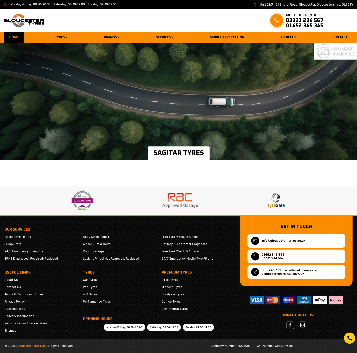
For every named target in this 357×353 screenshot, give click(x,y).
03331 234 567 (304, 20)
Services (164, 37)
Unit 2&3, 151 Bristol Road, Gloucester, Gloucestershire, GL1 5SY (306, 4)
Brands (111, 37)
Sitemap (10, 330)
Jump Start (12, 244)
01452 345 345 (304, 25)
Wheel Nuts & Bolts (96, 244)
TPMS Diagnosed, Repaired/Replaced (31, 258)
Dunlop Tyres (171, 301)
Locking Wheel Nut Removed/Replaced (111, 258)
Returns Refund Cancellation (25, 323)
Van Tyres (90, 287)
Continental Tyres (175, 309)
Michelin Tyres (172, 287)
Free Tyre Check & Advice (180, 251)
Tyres (60, 37)
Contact (340, 37)
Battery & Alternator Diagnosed (185, 244)
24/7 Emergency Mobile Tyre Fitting (187, 258)
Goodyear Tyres (173, 294)
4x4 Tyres (90, 294)
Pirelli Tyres (170, 280)
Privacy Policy (14, 301)
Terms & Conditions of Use (23, 294)
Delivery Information (19, 316)
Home (14, 37)
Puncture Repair (95, 251)
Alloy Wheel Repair (96, 237)
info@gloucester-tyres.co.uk (283, 240)
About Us (288, 37)
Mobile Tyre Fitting (227, 37)
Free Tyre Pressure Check (180, 237)
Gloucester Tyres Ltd (30, 346)
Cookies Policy (14, 309)
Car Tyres (90, 280)
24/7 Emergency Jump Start (25, 251)
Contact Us (12, 287)
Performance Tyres (97, 301)
